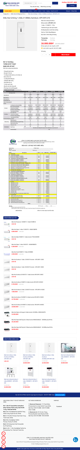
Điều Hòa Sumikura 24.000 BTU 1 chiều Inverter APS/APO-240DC (27, 274)
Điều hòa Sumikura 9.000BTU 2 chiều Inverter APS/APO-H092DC (27, 282)
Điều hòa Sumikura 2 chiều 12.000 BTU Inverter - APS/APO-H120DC (28, 289)
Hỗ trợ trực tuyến (60, 395)
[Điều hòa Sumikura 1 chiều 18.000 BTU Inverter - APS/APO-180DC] (7, 269)
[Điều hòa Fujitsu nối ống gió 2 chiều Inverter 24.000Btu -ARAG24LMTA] (7, 314)
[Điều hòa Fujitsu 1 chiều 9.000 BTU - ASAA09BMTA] (7, 247)
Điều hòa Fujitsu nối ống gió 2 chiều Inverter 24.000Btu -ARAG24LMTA (29, 312)
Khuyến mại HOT (54, 11)
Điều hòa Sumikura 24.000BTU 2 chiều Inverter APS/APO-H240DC (28, 304)
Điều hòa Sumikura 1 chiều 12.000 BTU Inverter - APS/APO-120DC (28, 259)
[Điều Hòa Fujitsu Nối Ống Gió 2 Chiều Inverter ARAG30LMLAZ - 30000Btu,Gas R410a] (7, 322)
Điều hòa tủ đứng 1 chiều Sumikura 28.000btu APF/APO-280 (29, 356)
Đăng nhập (74, 11)
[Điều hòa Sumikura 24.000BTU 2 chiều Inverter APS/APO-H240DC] (7, 307)
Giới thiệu (30, 11)
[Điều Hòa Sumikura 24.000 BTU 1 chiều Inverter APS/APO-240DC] (7, 277)
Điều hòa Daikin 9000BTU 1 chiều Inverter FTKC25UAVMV (25, 237)
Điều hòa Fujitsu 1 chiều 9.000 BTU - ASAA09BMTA (24, 244)
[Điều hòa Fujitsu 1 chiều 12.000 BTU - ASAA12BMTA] (7, 232)
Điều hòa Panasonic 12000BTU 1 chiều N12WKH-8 (24, 222)
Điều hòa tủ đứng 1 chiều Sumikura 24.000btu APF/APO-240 (10, 356)
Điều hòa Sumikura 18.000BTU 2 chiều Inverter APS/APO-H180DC (28, 297)
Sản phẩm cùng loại (11, 339)
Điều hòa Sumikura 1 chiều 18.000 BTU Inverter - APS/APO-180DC (28, 267)
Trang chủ (24, 11)
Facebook (59, 406)
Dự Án (35, 10)
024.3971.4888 (57, 48)
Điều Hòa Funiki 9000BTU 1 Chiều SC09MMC (22, 252)
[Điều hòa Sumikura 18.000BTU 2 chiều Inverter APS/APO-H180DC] (7, 299)
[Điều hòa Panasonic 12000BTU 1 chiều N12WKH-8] (7, 224)
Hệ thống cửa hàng (46, 6)
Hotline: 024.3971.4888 (69, 2)
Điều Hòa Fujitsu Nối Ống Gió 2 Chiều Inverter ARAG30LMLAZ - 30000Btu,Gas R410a (32, 319)
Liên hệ (39, 11)
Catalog (48, 11)
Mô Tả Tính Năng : (8, 62)
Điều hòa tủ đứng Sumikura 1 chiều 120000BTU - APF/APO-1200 (49, 381)
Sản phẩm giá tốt (10, 218)
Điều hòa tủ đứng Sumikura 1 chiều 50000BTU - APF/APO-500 (68, 356)
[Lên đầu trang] (77, 445)
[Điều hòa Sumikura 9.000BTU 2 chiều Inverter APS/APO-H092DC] (7, 284)
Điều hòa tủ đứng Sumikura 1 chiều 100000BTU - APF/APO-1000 (30, 381)
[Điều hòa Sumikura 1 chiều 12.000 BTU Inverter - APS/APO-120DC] (7, 262)
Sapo (61, 448)
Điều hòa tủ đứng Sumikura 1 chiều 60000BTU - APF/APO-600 (11, 381)
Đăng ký (68, 11)
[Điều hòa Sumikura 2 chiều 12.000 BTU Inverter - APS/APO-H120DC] (7, 292)
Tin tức (43, 11)
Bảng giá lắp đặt (25, 14)
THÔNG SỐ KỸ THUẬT (9, 64)
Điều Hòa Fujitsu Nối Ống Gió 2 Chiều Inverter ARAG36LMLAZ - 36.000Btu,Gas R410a (32, 327)
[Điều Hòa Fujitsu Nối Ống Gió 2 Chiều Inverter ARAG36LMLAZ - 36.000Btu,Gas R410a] (7, 329)
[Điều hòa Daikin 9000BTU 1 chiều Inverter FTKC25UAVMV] (7, 239)
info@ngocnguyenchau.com (42, 444)
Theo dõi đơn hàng (34, 6)
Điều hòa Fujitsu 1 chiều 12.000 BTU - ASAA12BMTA (24, 229)
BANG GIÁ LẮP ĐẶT (9, 66)
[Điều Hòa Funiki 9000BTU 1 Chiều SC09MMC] (7, 254)
